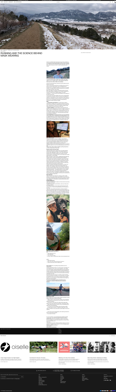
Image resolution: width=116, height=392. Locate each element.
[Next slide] (112, 335)
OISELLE (4, 390)
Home (1, 50)
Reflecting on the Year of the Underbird (67, 357)
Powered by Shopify (9, 390)
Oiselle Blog (5, 50)
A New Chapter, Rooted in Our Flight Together (10, 357)
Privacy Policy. (17, 378)
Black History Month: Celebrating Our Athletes (97, 357)
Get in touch (105, 378)
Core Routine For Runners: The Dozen (37, 357)
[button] (110, 2)
